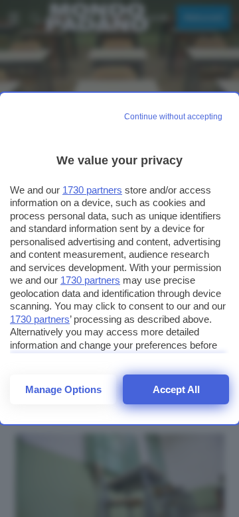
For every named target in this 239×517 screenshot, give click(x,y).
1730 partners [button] (92, 190)
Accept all (176, 389)
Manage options (63, 389)
